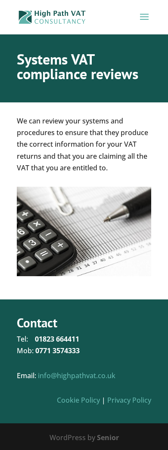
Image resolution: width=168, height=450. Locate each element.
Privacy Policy (129, 400)
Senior (108, 437)
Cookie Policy (78, 400)
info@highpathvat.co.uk (76, 375)
